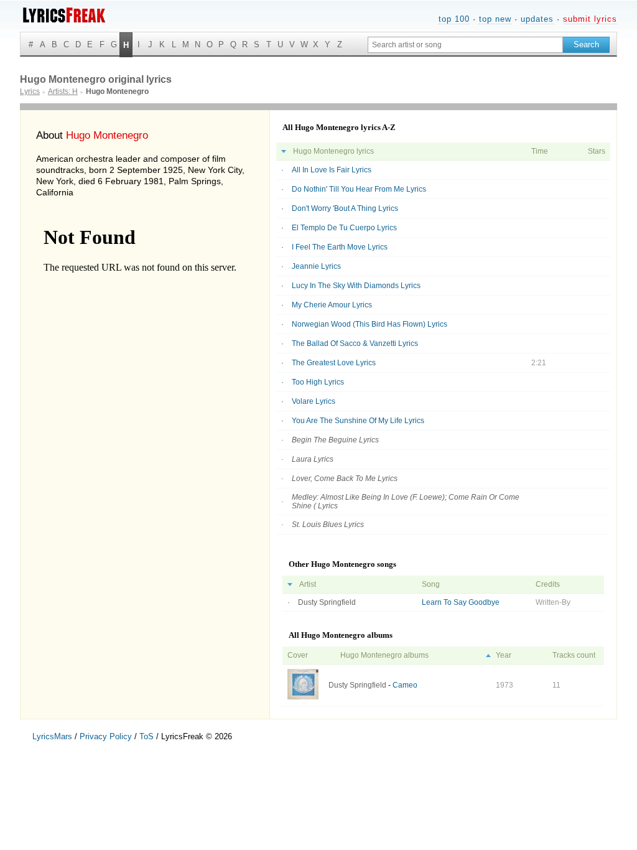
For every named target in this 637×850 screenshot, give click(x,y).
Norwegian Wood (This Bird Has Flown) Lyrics (369, 324)
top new (495, 19)
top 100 (454, 19)
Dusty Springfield (327, 602)
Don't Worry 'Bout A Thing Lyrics (345, 208)
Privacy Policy (106, 736)
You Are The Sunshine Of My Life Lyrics (358, 420)
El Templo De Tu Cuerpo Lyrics (344, 227)
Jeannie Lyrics (316, 266)
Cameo (405, 685)
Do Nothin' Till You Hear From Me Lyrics (359, 189)
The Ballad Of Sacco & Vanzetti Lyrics (355, 343)
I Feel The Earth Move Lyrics (340, 247)
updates (537, 19)
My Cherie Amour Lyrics (332, 305)
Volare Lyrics (313, 401)
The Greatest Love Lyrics (334, 362)
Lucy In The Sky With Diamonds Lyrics (356, 285)
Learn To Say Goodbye (461, 602)
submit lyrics (590, 19)
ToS (146, 736)
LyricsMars (52, 736)
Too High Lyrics (318, 382)
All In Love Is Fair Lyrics (331, 170)
